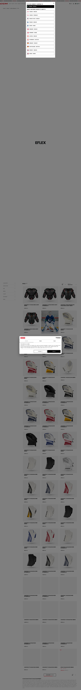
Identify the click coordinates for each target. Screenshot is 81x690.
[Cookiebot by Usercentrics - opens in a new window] (56, 338)
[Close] (53, 3)
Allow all (53, 351)
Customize (40, 351)
